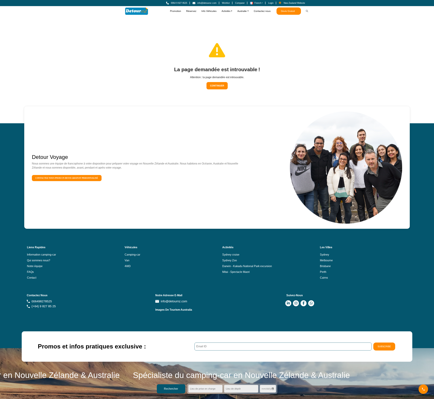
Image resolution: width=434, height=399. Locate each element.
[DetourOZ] (136, 11)
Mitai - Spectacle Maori (236, 271)
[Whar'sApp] (311, 303)
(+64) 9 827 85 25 (44, 306)
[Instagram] (296, 303)
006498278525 (42, 301)
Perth (323, 271)
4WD (128, 266)
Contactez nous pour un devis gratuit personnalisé (66, 178)
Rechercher (171, 388)
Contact (31, 277)
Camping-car (132, 254)
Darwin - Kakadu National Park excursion (247, 266)
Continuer (217, 85)
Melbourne (326, 260)
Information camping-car (41, 254)
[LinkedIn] (288, 303)
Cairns (324, 277)
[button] (256, 3)
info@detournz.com (174, 301)
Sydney (324, 254)
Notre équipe (35, 266)
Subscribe (384, 346)
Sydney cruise (230, 254)
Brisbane (325, 266)
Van (127, 260)
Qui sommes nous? (38, 260)
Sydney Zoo (229, 260)
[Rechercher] (307, 11)
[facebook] (304, 303)
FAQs (30, 271)
